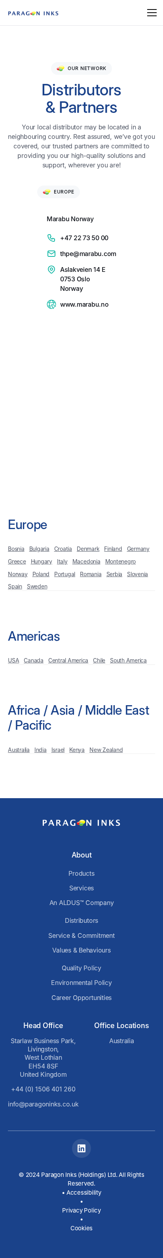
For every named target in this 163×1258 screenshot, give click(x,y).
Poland (41, 574)
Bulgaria (39, 548)
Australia (19, 749)
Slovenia (137, 574)
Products (81, 873)
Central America (68, 660)
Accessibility (83, 1192)
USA (13, 660)
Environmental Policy (81, 983)
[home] (33, 12)
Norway (18, 574)
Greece (17, 561)
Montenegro (120, 561)
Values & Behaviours (81, 950)
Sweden (37, 586)
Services (81, 888)
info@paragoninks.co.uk (43, 1104)
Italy (62, 561)
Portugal (64, 574)
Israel (58, 749)
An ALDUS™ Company (81, 903)
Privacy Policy (81, 1210)
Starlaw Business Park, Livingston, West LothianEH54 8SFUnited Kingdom (43, 1057)
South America (128, 660)
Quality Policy (81, 968)
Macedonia (86, 561)
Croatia (63, 548)
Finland (113, 548)
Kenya (77, 749)
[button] (150, 12)
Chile (99, 660)
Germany (138, 548)
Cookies (81, 1228)
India (40, 749)
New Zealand (106, 749)
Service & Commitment (81, 935)
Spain (15, 586)
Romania (90, 574)
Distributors (81, 920)
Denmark (88, 548)
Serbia (114, 574)
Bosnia (16, 548)
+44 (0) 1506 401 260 (43, 1089)
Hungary (41, 561)
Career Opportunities (81, 998)
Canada (34, 660)
